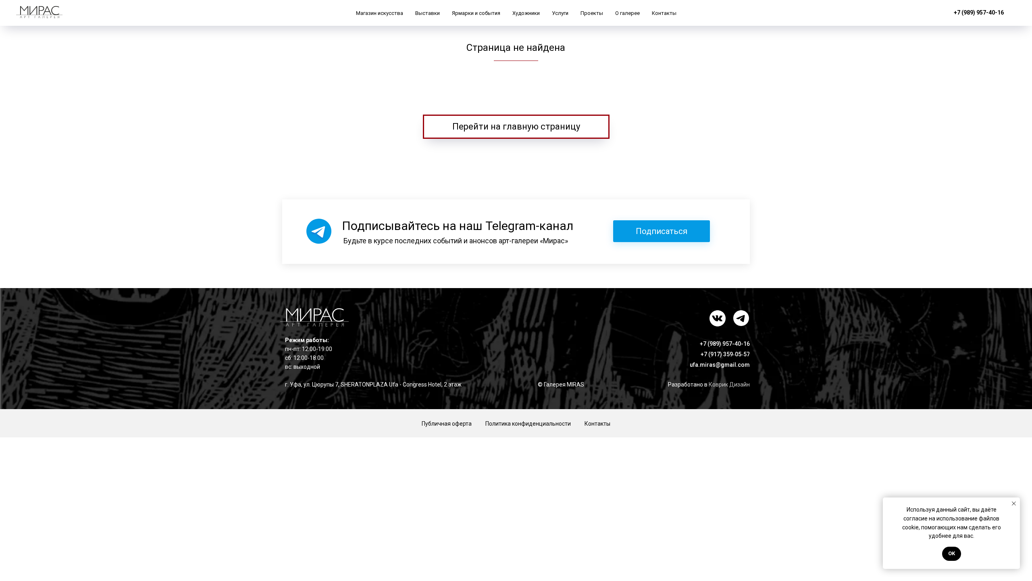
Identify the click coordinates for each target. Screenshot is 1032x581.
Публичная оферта (447, 423)
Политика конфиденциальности (528, 423)
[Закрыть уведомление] (1014, 503)
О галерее (627, 13)
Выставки (427, 13)
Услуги (560, 13)
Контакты (664, 13)
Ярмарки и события (476, 13)
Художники (526, 13)
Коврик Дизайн (729, 384)
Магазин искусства (379, 13)
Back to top (996, 423)
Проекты (591, 13)
